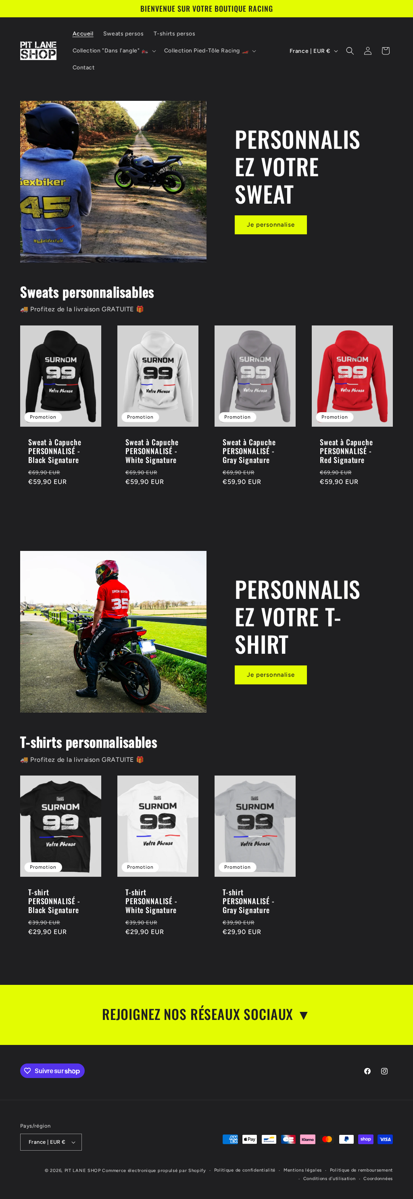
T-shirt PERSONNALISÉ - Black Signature (54, 901)
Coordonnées (378, 1178)
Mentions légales (303, 1170)
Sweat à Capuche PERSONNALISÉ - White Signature (152, 451)
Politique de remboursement (361, 1170)
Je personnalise (271, 224)
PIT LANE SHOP (83, 1170)
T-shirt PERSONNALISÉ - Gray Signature (249, 901)
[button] (113, 50)
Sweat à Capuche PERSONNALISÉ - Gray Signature (249, 451)
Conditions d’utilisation (329, 1178)
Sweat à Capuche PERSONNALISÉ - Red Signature (346, 451)
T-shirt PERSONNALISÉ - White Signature (151, 901)
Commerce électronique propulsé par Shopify (154, 1170)
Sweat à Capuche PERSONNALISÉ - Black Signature (54, 451)
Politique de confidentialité (245, 1170)
